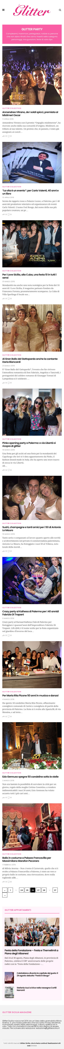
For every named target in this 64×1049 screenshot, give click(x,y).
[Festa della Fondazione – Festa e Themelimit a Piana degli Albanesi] (32, 932)
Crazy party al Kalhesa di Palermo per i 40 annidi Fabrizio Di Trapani (30, 613)
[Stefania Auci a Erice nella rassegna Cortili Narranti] (9, 992)
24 (22, 890)
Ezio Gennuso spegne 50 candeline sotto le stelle (30, 776)
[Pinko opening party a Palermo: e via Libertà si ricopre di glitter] (32, 412)
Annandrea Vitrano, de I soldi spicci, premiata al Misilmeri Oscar (30, 113)
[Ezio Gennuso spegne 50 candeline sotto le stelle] (32, 745)
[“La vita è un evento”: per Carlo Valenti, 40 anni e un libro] (32, 162)
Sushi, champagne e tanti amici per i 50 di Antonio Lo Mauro (31, 528)
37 (55, 890)
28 (44, 890)
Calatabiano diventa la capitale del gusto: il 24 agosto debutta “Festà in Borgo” (37, 974)
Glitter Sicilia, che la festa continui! (33, 1043)
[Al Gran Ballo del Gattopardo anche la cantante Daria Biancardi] (32, 328)
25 (27, 890)
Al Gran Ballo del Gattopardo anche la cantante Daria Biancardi (29, 360)
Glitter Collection (11, 108)
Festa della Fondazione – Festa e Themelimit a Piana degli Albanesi (31, 952)
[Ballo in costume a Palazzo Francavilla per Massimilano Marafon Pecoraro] (32, 827)
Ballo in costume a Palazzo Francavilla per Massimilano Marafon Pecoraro (26, 859)
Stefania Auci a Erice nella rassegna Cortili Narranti (36, 989)
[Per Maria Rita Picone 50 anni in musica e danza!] (32, 664)
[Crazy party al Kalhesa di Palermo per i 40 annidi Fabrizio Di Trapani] (32, 580)
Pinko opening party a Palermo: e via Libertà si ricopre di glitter (29, 444)
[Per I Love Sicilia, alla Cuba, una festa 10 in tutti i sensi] (32, 243)
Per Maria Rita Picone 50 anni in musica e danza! (30, 695)
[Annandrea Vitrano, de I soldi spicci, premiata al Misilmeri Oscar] (32, 75)
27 (38, 890)
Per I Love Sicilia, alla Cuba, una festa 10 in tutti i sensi (29, 276)
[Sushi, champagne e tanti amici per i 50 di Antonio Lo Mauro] (32, 498)
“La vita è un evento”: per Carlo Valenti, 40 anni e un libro (30, 192)
